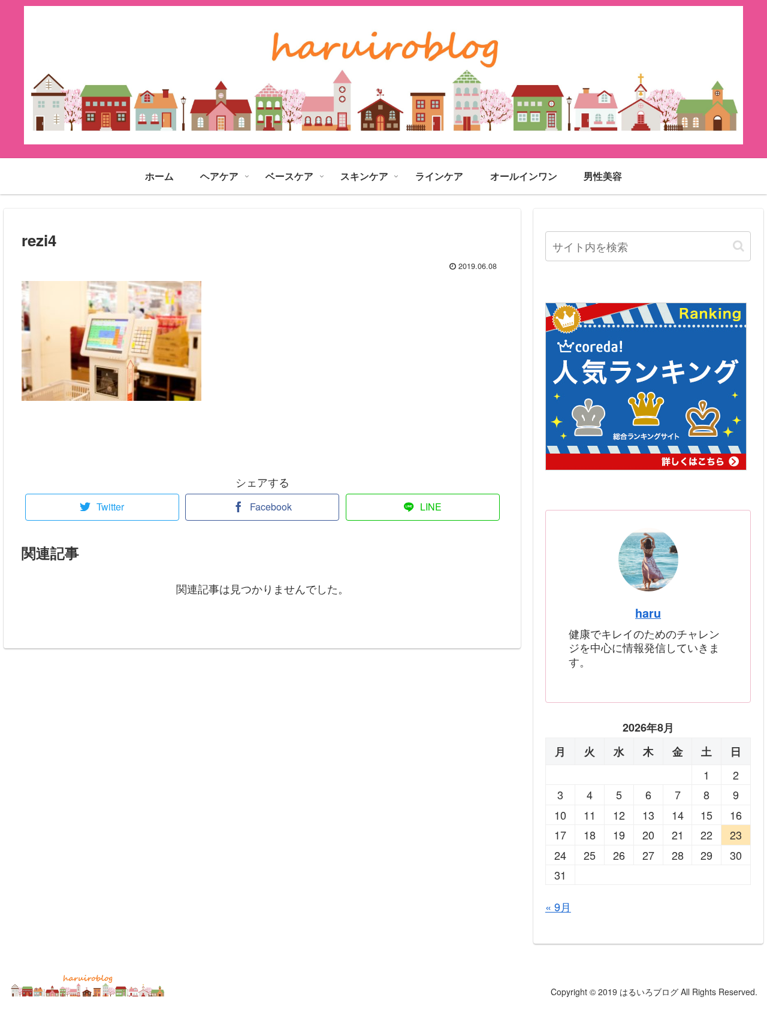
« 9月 (558, 906)
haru (648, 613)
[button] (738, 246)
